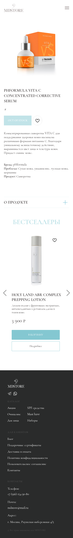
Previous (5, 293)
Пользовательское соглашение (26, 464)
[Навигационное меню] (67, 7)
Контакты (13, 470)
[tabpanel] (36, 293)
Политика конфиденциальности (27, 458)
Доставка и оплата (19, 452)
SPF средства (35, 408)
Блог (10, 439)
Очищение (14, 414)
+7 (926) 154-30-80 (18, 494)
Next (68, 293)
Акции (11, 408)
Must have (33, 414)
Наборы (32, 420)
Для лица (13, 420)
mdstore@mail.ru (18, 508)
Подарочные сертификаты (24, 445)
